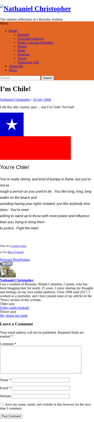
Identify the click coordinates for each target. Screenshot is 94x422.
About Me (16, 66)
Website (5, 396)
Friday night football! (14, 308)
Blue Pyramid (15, 252)
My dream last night (14, 315)
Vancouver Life (28, 62)
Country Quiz (18, 246)
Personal (23, 54)
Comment (8, 344)
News (13, 70)
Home (13, 31)
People (22, 46)
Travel (21, 58)
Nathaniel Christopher (15, 99)
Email (5, 388)
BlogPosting (21, 260)
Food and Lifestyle (30, 38)
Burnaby (23, 35)
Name (5, 380)
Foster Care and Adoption (35, 42)
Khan (21, 50)
